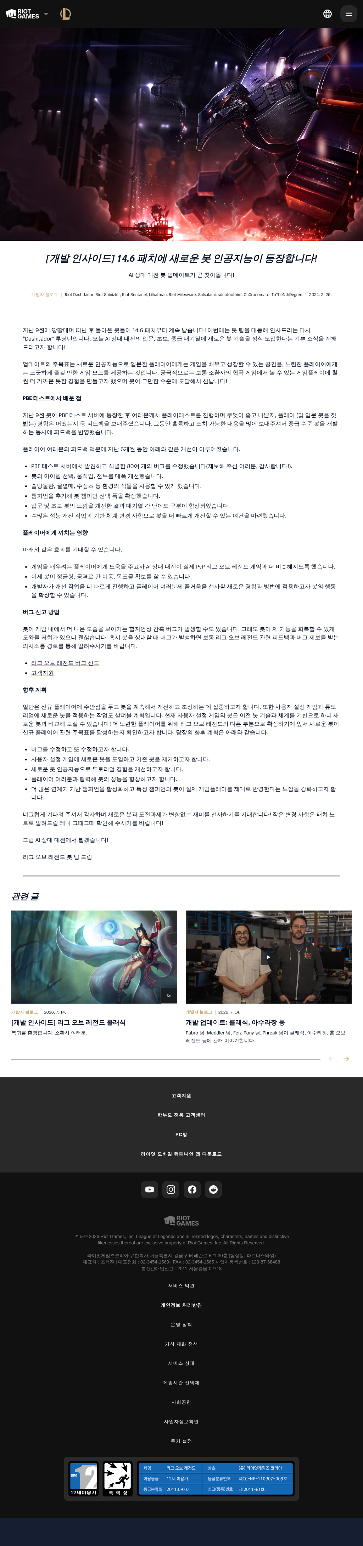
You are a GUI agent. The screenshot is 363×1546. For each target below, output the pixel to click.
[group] (181, 978)
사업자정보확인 (181, 1421)
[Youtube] (149, 1189)
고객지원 (42, 672)
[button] (44, 294)
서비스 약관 (181, 1285)
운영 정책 (181, 1324)
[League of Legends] (65, 14)
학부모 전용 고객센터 (181, 1115)
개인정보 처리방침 (181, 1305)
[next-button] (346, 1059)
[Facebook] (192, 1189)
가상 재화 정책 (181, 1344)
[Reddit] (213, 1189)
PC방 (181, 1134)
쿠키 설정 (181, 1441)
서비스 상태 (181, 1363)
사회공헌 (181, 1402)
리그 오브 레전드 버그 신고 (65, 662)
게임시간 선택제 (181, 1382)
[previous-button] (331, 1059)
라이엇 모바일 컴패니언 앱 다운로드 (181, 1154)
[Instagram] (171, 1189)
